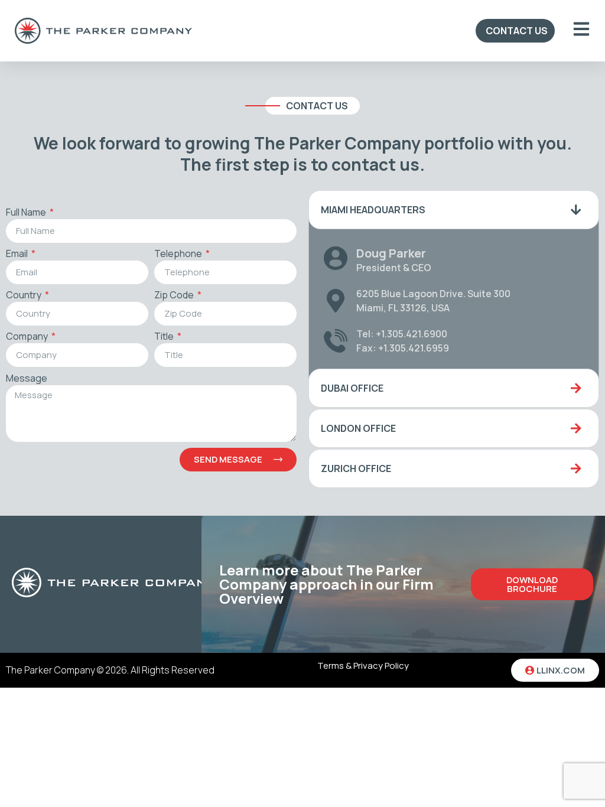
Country (24, 295)
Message (26, 379)
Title (164, 337)
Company (28, 337)
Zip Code (175, 295)
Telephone (179, 254)
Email (18, 254)
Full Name (27, 213)
